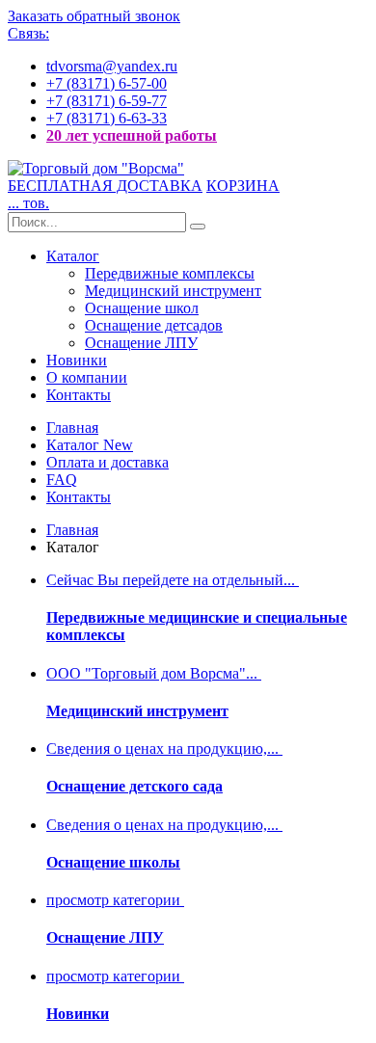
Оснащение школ (142, 308)
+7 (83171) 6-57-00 (106, 83)
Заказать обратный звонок (94, 16)
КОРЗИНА (243, 185)
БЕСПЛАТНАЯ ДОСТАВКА (105, 185)
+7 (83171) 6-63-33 (106, 118)
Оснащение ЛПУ (141, 342)
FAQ (61, 479)
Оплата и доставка (107, 462)
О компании (86, 377)
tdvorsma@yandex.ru (111, 66)
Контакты (78, 395)
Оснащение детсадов (154, 325)
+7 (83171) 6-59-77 (106, 101)
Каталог (72, 256)
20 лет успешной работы (131, 135)
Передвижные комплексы (170, 273)
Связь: (28, 33)
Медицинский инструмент (173, 290)
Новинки (76, 360)
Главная (72, 427)
